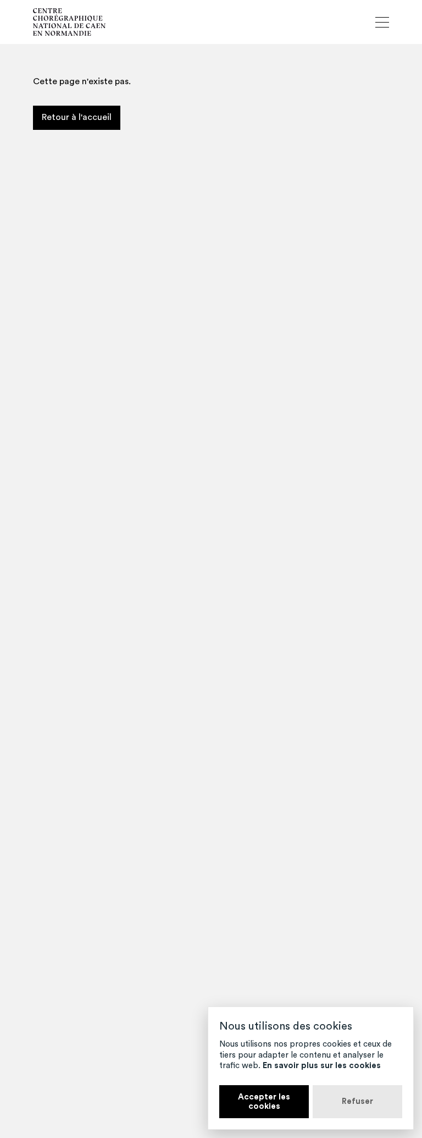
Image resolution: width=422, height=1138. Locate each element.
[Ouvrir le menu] (382, 22)
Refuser (357, 1101)
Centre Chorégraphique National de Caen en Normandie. (69, 22)
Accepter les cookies (264, 1101)
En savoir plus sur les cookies (322, 1066)
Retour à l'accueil (77, 117)
